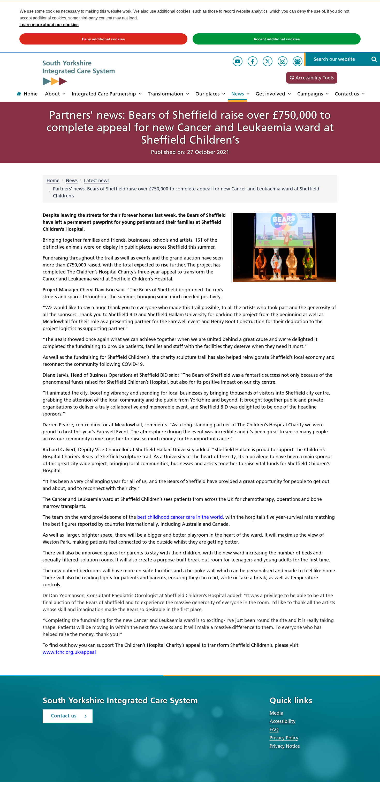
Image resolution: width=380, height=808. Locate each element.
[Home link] (90, 72)
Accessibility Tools (314, 78)
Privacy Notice (285, 746)
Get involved (270, 94)
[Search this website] (374, 59)
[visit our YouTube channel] (237, 61)
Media (276, 713)
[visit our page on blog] (297, 61)
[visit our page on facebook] (252, 61)
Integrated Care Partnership (104, 94)
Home (53, 180)
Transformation (165, 94)
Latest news (96, 180)
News (237, 94)
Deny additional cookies (72, 39)
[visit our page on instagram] (282, 61)
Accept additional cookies (246, 39)
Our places (207, 94)
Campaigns (310, 94)
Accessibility (282, 721)
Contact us (347, 94)
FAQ (274, 729)
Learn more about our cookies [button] (49, 25)
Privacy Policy (284, 738)
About (52, 94)
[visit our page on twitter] (267, 61)
